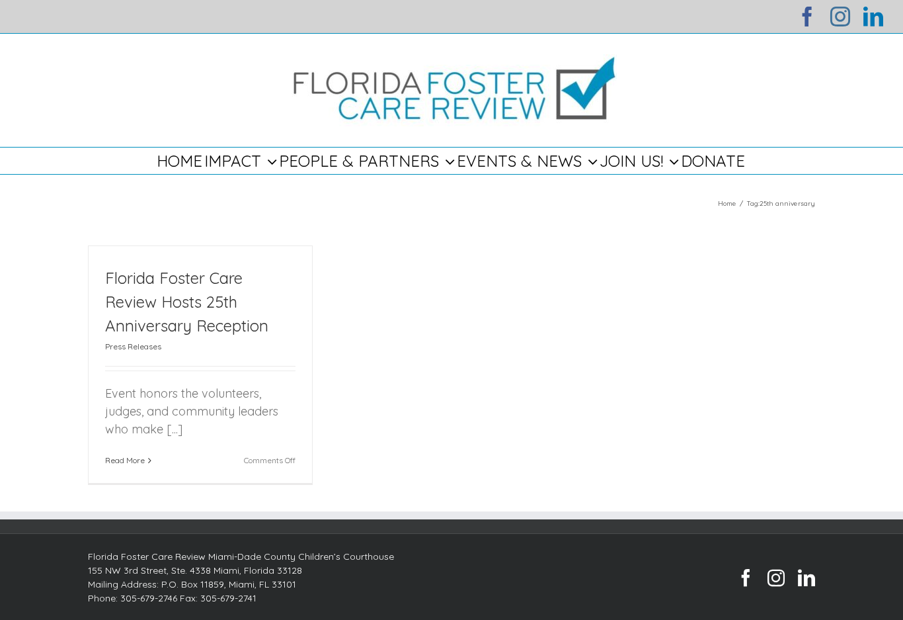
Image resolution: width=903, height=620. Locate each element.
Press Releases (133, 346)
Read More (125, 460)
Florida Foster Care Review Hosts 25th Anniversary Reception (186, 301)
